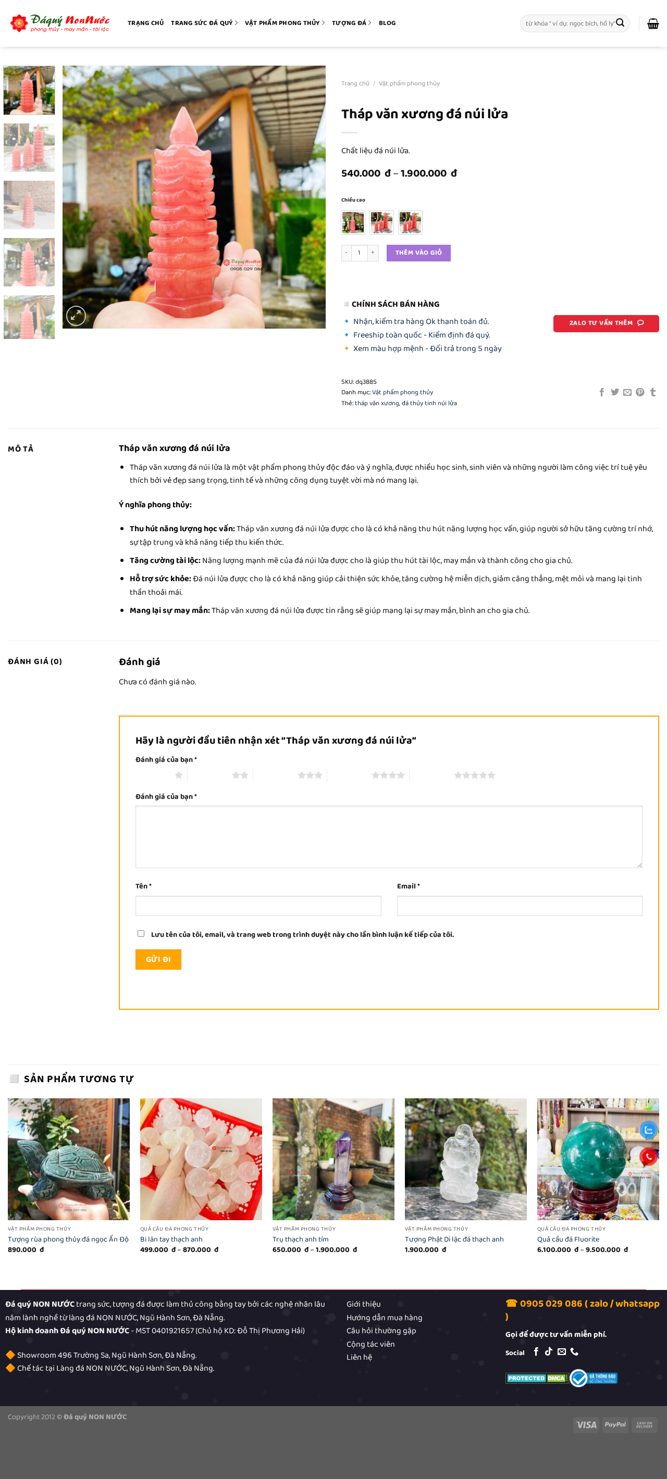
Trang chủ (355, 83)
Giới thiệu (364, 1304)
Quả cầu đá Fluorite (568, 1240)
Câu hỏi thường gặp (381, 1330)
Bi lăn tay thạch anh (171, 1240)
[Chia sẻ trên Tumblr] (653, 392)
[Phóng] (76, 316)
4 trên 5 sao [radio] (349, 775)
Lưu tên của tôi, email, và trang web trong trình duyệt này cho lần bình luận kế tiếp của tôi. (302, 935)
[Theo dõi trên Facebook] (536, 1352)
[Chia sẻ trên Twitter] (614, 392)
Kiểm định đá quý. (459, 335)
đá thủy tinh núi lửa (429, 403)
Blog (387, 23)
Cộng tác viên (371, 1344)
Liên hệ (359, 1357)
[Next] (307, 197)
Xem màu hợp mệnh (388, 348)
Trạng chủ (146, 23)
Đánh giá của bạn (166, 760)
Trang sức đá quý (201, 23)
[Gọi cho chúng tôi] (574, 1352)
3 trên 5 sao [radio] (275, 775)
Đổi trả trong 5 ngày (466, 348)
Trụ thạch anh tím (301, 1240)
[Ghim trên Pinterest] (640, 392)
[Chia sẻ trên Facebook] (602, 392)
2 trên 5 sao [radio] (210, 775)
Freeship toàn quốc (387, 335)
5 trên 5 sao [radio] (432, 775)
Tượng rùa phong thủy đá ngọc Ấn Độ (68, 1240)
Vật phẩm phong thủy (282, 23)
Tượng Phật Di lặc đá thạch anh (454, 1240)
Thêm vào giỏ (419, 252)
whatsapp (637, 1304)
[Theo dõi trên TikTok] (549, 1352)
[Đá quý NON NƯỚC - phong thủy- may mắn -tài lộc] (60, 23)
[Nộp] (620, 23)
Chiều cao (353, 200)
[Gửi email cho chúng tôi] (562, 1352)
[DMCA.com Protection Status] (537, 1378)
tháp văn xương (377, 403)
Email (408, 887)
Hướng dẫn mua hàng (385, 1317)
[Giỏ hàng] (653, 23)
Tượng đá (349, 23)
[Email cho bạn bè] (627, 392)
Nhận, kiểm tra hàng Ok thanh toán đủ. (421, 321)
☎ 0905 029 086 (544, 1304)
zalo (599, 1304)
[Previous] (80, 197)
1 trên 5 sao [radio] (152, 775)
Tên (143, 887)
